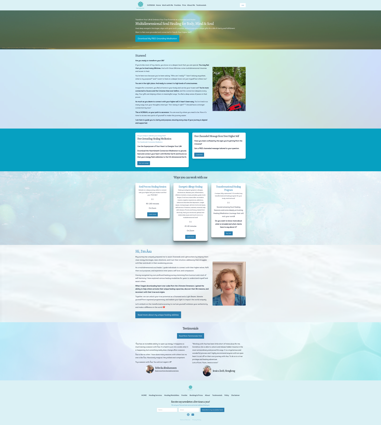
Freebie (184, 395)
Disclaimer (235, 395)
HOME (144, 395)
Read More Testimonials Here (190, 336)
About (207, 395)
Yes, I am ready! (143, 163)
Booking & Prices (196, 395)
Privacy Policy (196, 420)
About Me (191, 5)
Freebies (177, 5)
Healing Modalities (171, 395)
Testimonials (201, 5)
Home (158, 5)
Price (184, 5)
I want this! (199, 155)
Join (242, 5)
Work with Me (167, 5)
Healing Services (155, 395)
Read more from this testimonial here (167, 371)
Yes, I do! (228, 233)
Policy (226, 395)
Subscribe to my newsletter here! (212, 410)
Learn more (152, 214)
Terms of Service (185, 420)
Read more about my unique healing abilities (158, 314)
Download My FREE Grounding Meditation (157, 38)
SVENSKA (151, 5)
